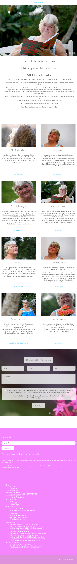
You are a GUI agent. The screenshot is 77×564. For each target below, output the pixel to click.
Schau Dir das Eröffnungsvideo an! (19, 343)
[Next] (73, 52)
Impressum (63, 559)
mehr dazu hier (18, 286)
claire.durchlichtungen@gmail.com (34, 398)
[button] (38, 2)
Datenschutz (72, 559)
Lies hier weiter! (18, 174)
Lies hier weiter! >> (58, 174)
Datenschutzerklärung (23, 390)
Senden (38, 405)
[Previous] (69, 52)
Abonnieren (8, 448)
